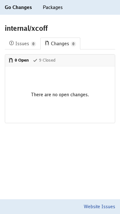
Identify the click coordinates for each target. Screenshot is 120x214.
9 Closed (47, 60)
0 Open (22, 60)
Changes (63, 43)
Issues (25, 43)
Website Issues (99, 206)
